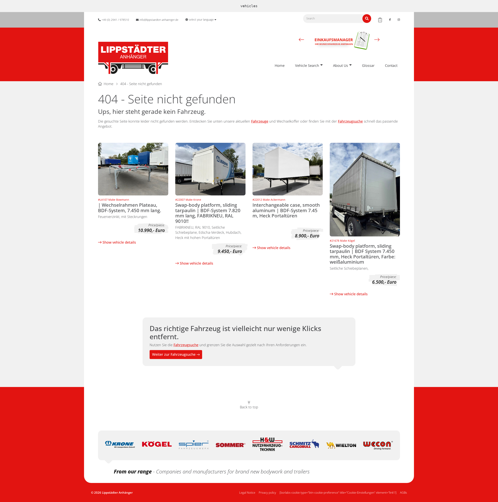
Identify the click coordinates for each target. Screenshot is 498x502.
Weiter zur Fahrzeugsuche (174, 354)
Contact (391, 65)
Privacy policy (267, 492)
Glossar (368, 65)
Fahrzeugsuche (350, 121)
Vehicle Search (307, 65)
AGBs (403, 492)
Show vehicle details (119, 242)
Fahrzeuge (259, 121)
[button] (301, 39)
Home (280, 65)
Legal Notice (247, 492)
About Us (340, 65)
